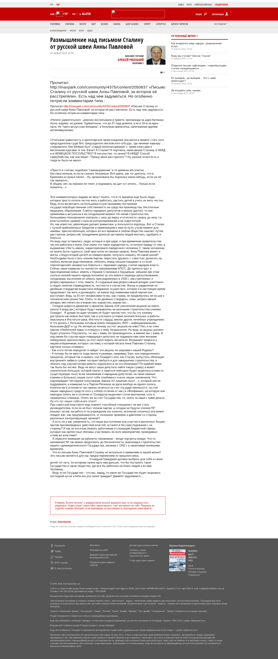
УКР (58, 4)
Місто (82, 24)
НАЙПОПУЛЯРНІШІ (203, 4)
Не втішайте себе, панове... (187, 90)
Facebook (60, 545)
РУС (52, 4)
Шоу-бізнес (132, 24)
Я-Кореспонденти (58, 30)
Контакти (95, 545)
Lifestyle (161, 24)
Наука (116, 24)
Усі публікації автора (183, 36)
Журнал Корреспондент (182, 545)
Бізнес (104, 24)
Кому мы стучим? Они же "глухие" (191, 55)
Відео (90, 30)
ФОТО (189, 4)
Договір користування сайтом (144, 545)
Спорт (147, 24)
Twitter (58, 551)
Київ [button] (52, 14)
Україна (69, 24)
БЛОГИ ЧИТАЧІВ (179, 24)
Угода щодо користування (142, 560)
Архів (190, 565)
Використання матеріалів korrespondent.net (103, 556)
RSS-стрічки (61, 562)
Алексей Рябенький (131, 60)
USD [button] (74, 13)
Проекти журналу (196, 568)
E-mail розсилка (63, 568)
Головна (55, 24)
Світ (93, 24)
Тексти (73, 30)
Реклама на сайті (99, 550)
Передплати (194, 575)
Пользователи (64, 521)
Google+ (59, 557)
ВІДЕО (181, 4)
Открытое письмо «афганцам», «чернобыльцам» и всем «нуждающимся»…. (199, 67)
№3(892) (192, 551)
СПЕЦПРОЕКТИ (221, 4)
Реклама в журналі (197, 572)
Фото (81, 30)
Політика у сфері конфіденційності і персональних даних (139, 553)
